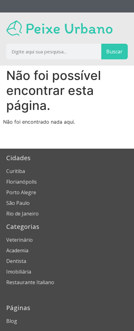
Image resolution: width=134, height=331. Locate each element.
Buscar (114, 51)
